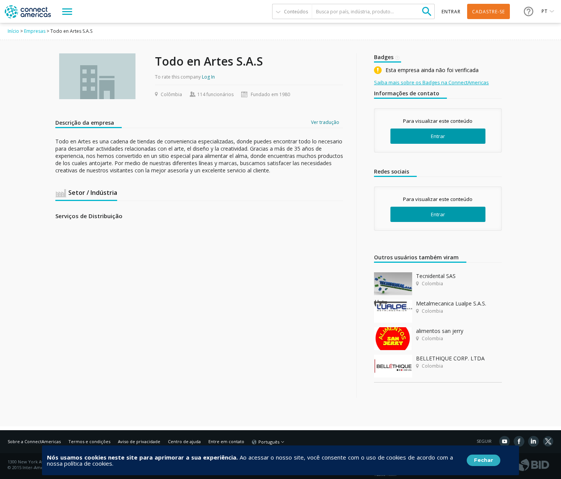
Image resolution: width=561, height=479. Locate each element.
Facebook (519, 441)
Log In (208, 77)
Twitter (548, 441)
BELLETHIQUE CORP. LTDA (450, 358)
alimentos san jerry (439, 330)
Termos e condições (89, 441)
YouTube (504, 441)
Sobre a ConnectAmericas (34, 441)
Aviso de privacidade (139, 441)
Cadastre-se (488, 11)
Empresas (34, 31)
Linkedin (533, 441)
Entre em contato (226, 441)
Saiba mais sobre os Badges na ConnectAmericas (431, 82)
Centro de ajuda (184, 441)
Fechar (483, 460)
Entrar (438, 136)
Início (13, 31)
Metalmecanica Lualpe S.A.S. (451, 303)
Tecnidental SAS (436, 276)
